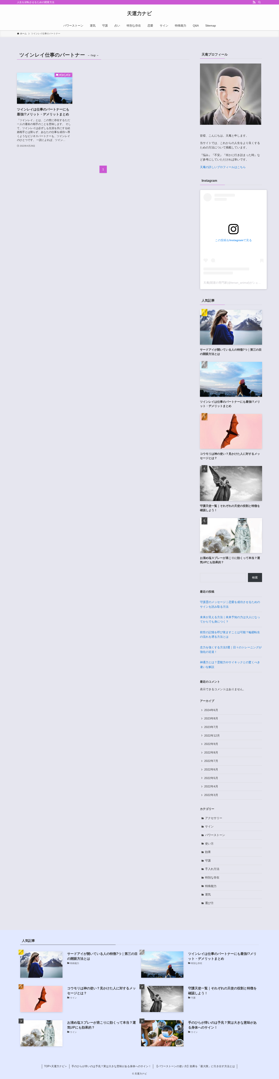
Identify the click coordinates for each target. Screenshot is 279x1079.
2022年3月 (211, 795)
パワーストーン (215, 835)
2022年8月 (211, 752)
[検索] (259, 2)
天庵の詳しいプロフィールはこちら (223, 167)
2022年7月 (211, 760)
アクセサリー (213, 818)
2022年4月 (211, 786)
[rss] (254, 2)
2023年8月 (211, 718)
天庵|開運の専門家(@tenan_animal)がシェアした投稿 (237, 282)
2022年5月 (211, 778)
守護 (208, 860)
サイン (209, 826)
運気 (208, 894)
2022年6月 (211, 769)
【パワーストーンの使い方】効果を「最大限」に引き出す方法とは (195, 1066)
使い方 (209, 843)
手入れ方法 (212, 869)
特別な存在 (212, 877)
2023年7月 (211, 727)
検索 (255, 577)
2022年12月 (212, 735)
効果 (208, 852)
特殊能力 (211, 886)
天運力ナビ (139, 13)
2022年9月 (211, 744)
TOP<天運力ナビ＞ (55, 1066)
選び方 (209, 903)
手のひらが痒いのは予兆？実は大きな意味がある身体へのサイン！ (111, 1066)
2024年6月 (211, 710)
